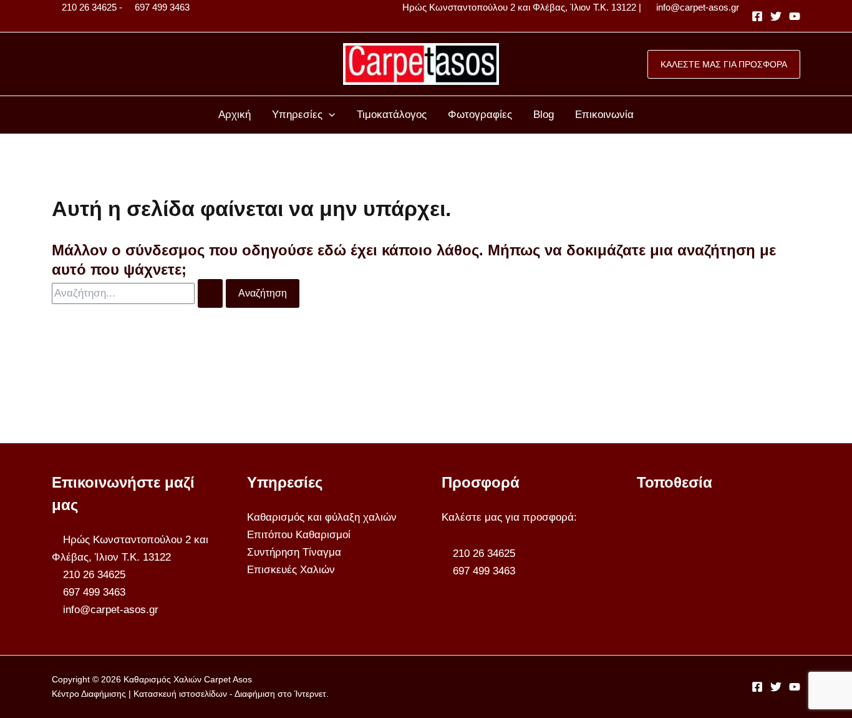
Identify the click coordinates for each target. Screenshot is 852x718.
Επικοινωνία (604, 114)
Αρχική (234, 114)
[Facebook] (757, 16)
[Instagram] (794, 16)
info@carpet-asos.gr (697, 7)
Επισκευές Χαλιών (291, 570)
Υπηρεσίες (297, 114)
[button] (723, 64)
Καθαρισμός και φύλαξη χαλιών (322, 517)
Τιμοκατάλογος (392, 114)
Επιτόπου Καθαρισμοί (299, 535)
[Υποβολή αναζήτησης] (210, 293)
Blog (543, 114)
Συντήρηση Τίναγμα (294, 552)
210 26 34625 (89, 7)
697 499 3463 (162, 7)
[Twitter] (776, 16)
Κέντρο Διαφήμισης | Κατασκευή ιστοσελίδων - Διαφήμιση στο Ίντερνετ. (190, 694)
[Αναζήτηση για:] (139, 293)
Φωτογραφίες (480, 114)
